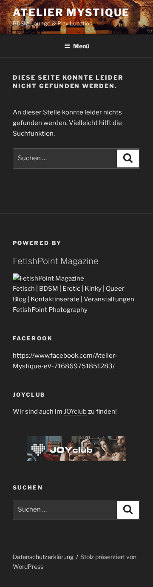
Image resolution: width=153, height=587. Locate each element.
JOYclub (75, 411)
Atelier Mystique (71, 12)
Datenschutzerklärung (43, 556)
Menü (81, 46)
